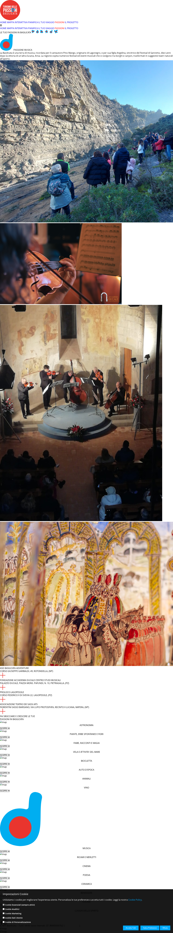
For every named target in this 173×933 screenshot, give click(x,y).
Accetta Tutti (131, 928)
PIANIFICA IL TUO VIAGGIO (41, 22)
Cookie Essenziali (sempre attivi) (20, 905)
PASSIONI (59, 22)
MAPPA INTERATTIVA (17, 22)
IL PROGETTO (71, 22)
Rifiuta (165, 928)
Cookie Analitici (12, 909)
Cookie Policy (135, 899)
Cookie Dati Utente (14, 918)
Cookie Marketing (13, 913)
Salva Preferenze (150, 928)
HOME (3, 22)
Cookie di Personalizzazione (18, 922)
